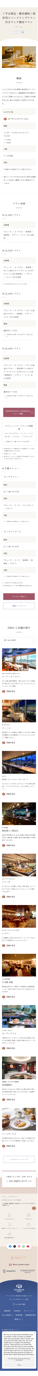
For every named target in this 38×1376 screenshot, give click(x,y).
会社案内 (16, 1315)
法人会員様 (12, 1319)
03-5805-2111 (18, 1183)
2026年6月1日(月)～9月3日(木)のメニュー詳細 (18, 412)
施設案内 (6, 1315)
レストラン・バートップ (18, 1161)
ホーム (4, 1198)
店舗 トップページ (19, 606)
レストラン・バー (12, 1198)
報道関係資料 (12, 1323)
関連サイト (25, 1323)
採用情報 (24, 1319)
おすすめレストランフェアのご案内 (11, 1202)
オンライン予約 (18, 596)
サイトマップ (28, 1315)
